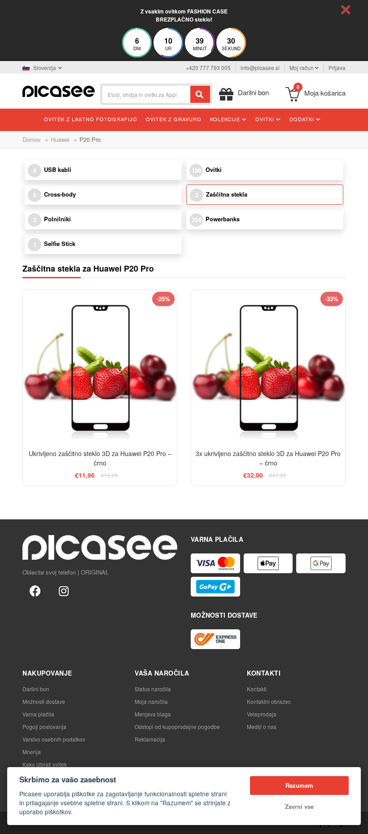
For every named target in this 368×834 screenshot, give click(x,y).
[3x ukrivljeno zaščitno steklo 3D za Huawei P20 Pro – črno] (268, 366)
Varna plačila (38, 714)
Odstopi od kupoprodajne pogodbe (177, 726)
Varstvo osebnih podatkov (53, 739)
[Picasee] (58, 90)
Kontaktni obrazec (269, 701)
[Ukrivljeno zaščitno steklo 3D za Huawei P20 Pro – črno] (100, 366)
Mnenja (31, 751)
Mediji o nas (261, 726)
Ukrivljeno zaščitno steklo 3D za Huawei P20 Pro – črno (100, 458)
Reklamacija (150, 739)
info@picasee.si (260, 67)
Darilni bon (35, 689)
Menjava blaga (153, 714)
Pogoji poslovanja (44, 726)
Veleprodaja (261, 714)
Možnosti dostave (43, 701)
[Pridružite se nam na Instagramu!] (64, 590)
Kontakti (257, 689)
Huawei (60, 139)
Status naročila (153, 689)
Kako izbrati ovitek (44, 764)
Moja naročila (151, 701)
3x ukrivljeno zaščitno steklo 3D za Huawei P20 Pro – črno (268, 458)
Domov (31, 139)
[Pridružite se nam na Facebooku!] (35, 590)
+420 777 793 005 (208, 67)
